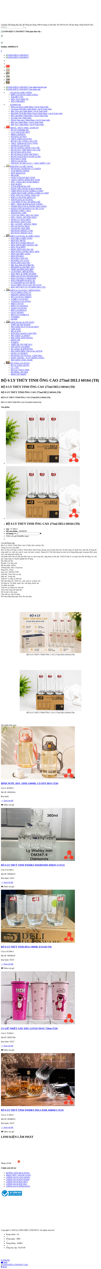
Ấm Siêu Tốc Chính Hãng (21, 118)
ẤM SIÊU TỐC (17, 97)
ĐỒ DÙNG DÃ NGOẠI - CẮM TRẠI (26, 356)
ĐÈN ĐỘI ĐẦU (17, 256)
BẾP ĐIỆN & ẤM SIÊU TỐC (23, 267)
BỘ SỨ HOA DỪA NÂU (21, 152)
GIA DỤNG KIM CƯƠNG (21, 92)
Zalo (26, 1265)
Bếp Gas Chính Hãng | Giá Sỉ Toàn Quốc (27, 122)
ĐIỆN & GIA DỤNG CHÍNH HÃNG (25, 290)
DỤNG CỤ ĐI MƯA (19, 353)
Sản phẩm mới (34, 89)
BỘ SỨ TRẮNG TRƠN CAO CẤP (25, 148)
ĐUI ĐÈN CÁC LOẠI (20, 260)
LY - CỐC (15, 368)
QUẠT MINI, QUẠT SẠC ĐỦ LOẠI (26, 285)
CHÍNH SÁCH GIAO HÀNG (18, 1177)
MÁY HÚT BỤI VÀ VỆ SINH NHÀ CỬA (28, 287)
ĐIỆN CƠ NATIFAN (19, 306)
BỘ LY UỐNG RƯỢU (20, 365)
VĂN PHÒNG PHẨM (20, 171)
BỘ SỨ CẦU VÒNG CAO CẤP (24, 141)
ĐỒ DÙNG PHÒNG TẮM (22, 231)
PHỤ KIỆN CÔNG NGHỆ (22, 360)
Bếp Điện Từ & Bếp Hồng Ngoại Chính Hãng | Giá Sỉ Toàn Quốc (37, 113)
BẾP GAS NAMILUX (20, 315)
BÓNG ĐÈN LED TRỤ (20, 263)
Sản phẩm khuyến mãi (38, 87)
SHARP (14, 319)
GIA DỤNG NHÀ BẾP (20, 228)
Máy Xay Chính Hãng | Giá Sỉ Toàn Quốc (27, 125)
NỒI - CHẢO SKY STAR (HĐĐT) (25, 182)
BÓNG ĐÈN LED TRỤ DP (22, 249)
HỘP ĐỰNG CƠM (18, 213)
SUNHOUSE (15, 105)
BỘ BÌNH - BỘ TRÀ (19, 372)
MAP (4, 1267)
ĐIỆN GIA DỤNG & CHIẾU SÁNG (25, 236)
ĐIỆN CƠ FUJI (17, 304)
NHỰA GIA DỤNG (19, 161)
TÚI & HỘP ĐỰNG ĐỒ (20, 186)
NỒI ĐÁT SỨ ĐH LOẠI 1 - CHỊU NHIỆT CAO (30, 163)
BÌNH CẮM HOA (18, 134)
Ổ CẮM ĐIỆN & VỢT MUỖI (23, 283)
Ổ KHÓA (15, 342)
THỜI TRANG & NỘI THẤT (22, 322)
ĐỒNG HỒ (15, 340)
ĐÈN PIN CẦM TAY (19, 258)
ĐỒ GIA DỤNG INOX (20, 226)
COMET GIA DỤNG (19, 299)
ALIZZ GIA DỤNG (19, 308)
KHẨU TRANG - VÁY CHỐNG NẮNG (27, 358)
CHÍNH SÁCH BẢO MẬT (17, 1182)
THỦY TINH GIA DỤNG (21, 139)
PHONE (6, 1260)
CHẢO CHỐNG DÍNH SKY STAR (25, 180)
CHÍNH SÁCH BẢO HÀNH (17, 1179)
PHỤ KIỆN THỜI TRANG (22, 338)
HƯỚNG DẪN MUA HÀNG (18, 1173)
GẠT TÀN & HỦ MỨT (20, 132)
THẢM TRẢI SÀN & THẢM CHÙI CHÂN (29, 206)
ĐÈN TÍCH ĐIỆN (18, 247)
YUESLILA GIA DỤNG (21, 301)
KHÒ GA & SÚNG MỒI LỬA (23, 197)
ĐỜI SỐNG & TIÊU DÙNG (21, 166)
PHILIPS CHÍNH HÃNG (21, 295)
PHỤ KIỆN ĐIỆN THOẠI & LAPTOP (26, 351)
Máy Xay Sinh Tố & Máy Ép (22, 265)
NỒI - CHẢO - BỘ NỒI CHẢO (24, 217)
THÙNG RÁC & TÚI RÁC (22, 200)
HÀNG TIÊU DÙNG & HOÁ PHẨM (26, 189)
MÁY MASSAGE (18, 173)
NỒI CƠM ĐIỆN (18, 101)
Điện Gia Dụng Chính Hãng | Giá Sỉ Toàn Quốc (30, 107)
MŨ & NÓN (16, 331)
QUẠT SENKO (17, 312)
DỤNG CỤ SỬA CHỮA (21, 220)
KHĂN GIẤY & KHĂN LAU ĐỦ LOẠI (27, 208)
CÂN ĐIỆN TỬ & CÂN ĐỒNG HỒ (25, 202)
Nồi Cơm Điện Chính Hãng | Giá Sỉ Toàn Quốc (29, 116)
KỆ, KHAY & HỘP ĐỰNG (22, 349)
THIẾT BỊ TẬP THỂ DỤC (22, 344)
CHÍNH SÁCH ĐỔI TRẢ (16, 1184)
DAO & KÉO (16, 184)
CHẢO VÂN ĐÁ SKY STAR (23, 177)
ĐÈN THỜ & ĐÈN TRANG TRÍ (24, 245)
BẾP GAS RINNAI (18, 310)
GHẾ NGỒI (16, 329)
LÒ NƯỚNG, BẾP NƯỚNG (22, 272)
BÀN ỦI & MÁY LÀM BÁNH (23, 278)
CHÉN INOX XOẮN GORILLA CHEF (27, 191)
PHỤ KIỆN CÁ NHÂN (20, 336)
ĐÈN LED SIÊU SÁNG (20, 254)
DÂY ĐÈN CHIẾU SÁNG (22, 238)
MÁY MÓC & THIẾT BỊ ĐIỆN (23, 274)
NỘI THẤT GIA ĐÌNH (20, 347)
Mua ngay (25, 536)
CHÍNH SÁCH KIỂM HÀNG (18, 1186)
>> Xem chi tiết (7, 801)
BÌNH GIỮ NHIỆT (18, 374)
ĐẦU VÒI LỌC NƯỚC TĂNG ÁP (25, 195)
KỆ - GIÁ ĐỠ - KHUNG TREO (24, 224)
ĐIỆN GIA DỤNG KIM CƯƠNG (24, 95)
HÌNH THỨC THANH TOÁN (18, 1175)
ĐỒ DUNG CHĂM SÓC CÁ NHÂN (26, 169)
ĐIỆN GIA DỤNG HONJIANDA (24, 276)
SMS (5, 1262)
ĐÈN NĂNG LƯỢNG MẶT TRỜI (25, 252)
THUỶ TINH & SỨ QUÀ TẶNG (24, 143)
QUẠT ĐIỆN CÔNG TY (21, 292)
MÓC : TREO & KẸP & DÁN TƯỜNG (27, 204)
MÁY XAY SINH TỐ (19, 99)
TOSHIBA (15, 317)
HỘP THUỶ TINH (18, 159)
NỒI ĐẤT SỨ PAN (19, 137)
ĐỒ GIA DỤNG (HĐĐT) (21, 297)
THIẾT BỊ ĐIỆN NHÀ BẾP (22, 269)
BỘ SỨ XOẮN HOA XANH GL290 (26, 157)
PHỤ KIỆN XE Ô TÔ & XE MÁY (25, 327)
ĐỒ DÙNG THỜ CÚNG (21, 222)
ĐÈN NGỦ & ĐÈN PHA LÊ (22, 243)
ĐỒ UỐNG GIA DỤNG (20, 363)
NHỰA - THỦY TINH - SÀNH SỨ (24, 128)
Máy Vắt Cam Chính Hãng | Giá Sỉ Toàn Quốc (29, 111)
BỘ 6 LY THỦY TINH (20, 370)
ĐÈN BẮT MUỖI (18, 241)
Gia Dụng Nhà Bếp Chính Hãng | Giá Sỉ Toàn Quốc (31, 109)
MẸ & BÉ (15, 175)
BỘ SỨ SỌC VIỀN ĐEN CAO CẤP (25, 150)
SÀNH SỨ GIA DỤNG (20, 145)
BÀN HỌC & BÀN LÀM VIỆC (24, 333)
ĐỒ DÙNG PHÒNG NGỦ (22, 233)
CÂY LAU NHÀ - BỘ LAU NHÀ (25, 215)
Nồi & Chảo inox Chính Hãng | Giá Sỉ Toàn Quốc (30, 120)
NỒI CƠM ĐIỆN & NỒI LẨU (23, 280)
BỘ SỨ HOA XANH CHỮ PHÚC (25, 154)
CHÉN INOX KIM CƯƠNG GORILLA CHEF (30, 193)
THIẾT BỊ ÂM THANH (20, 324)
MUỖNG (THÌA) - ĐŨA (21, 211)
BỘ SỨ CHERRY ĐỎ (20, 130)
